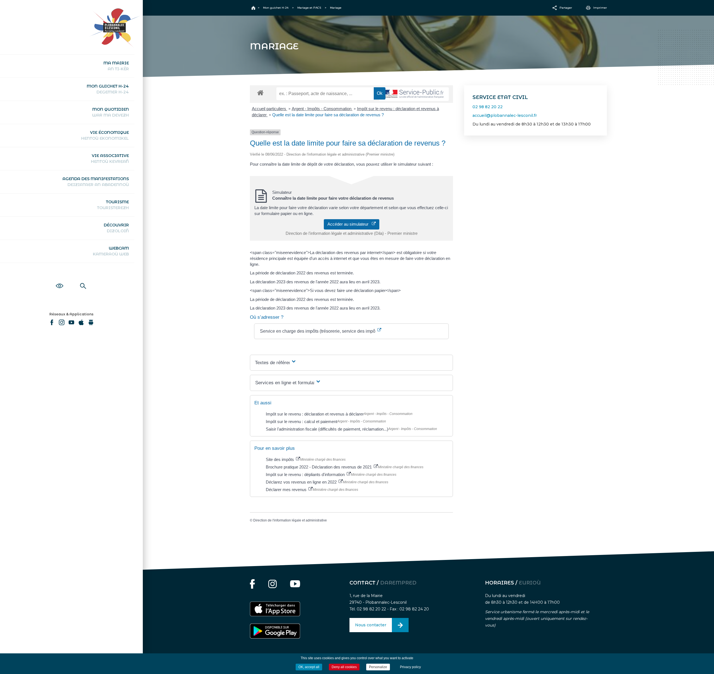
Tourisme (113, 204)
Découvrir (116, 228)
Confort (59, 279)
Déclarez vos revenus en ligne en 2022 (302, 482)
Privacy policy (410, 667)
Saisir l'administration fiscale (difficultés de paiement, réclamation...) (327, 429)
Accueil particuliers (269, 108)
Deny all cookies (344, 667)
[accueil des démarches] (260, 92)
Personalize (378, 667)
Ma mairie (116, 66)
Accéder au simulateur (349, 224)
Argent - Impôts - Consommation (322, 108)
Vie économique (105, 135)
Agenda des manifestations (95, 181)
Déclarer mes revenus (287, 489)
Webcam (111, 251)
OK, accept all (308, 667)
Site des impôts (280, 459)
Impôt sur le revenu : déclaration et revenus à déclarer (315, 414)
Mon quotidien (110, 112)
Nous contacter (370, 624)
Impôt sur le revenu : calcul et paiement (301, 421)
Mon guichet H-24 (108, 89)
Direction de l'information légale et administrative (290, 520)
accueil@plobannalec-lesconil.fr (504, 115)
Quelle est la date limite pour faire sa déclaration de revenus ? (328, 114)
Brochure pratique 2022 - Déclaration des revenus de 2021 (319, 467)
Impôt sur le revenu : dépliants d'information (306, 474)
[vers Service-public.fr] (414, 94)
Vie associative (110, 158)
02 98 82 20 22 (487, 106)
